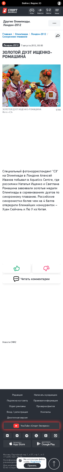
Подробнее (36, 461)
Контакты (46, 411)
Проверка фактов (46, 406)
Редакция (17, 394)
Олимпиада (22, 34)
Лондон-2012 (39, 34)
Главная (7, 34)
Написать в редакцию (45, 394)
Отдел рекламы (17, 406)
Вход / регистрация (17, 411)
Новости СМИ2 (9, 342)
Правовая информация (46, 400)
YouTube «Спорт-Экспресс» (35, 425)
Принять (32, 465)
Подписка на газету (17, 400)
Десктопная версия (17, 417)
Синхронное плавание (14, 36)
